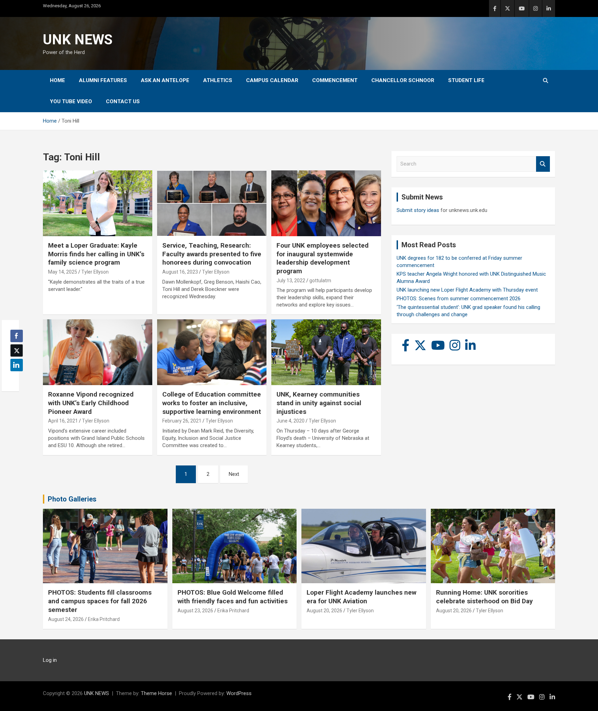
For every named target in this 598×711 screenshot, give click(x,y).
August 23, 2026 (195, 610)
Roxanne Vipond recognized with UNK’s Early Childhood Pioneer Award (91, 402)
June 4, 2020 (291, 421)
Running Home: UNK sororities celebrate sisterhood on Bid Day (484, 596)
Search (543, 164)
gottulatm (320, 280)
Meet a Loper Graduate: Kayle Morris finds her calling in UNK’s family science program (96, 253)
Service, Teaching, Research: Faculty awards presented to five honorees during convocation (211, 253)
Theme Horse (156, 693)
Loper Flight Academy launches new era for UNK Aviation (361, 596)
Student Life (466, 80)
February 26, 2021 (181, 421)
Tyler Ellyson (95, 272)
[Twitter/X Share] (16, 350)
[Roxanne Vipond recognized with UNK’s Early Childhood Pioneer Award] (98, 352)
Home (57, 80)
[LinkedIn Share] (16, 365)
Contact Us (123, 101)
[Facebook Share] (16, 336)
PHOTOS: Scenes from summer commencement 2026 (458, 298)
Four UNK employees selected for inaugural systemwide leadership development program (323, 258)
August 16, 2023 (180, 272)
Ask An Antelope (165, 80)
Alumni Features (103, 80)
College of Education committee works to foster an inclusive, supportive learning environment (211, 402)
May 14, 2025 (62, 272)
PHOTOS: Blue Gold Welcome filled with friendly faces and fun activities (233, 596)
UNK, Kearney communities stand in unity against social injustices (319, 402)
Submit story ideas (418, 210)
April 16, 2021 (63, 421)
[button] (14, 378)
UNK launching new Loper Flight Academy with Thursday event (467, 290)
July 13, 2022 (291, 280)
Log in (50, 660)
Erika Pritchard (104, 619)
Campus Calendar (272, 80)
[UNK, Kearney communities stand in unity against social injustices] (326, 352)
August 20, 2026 (324, 610)
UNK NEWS (77, 40)
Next (234, 474)
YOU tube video (71, 101)
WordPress (239, 693)
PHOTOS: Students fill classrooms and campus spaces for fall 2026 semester (100, 600)
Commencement (334, 80)
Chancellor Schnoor (402, 80)
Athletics (217, 80)
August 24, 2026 (66, 619)
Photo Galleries (72, 499)
